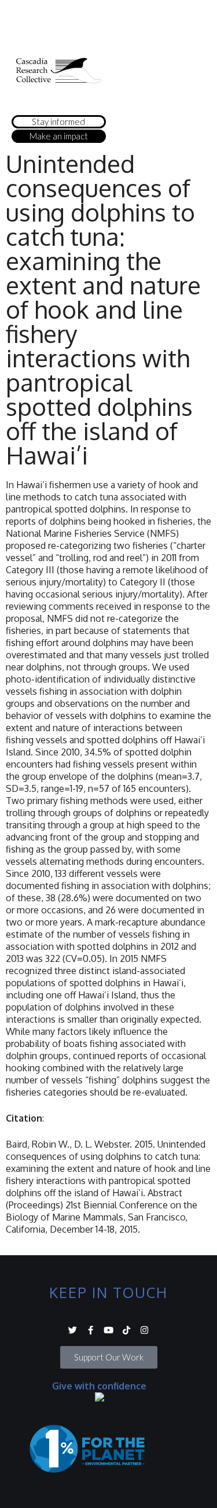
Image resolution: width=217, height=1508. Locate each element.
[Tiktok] (126, 1330)
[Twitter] (72, 1330)
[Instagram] (144, 1330)
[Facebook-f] (90, 1330)
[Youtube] (108, 1330)
